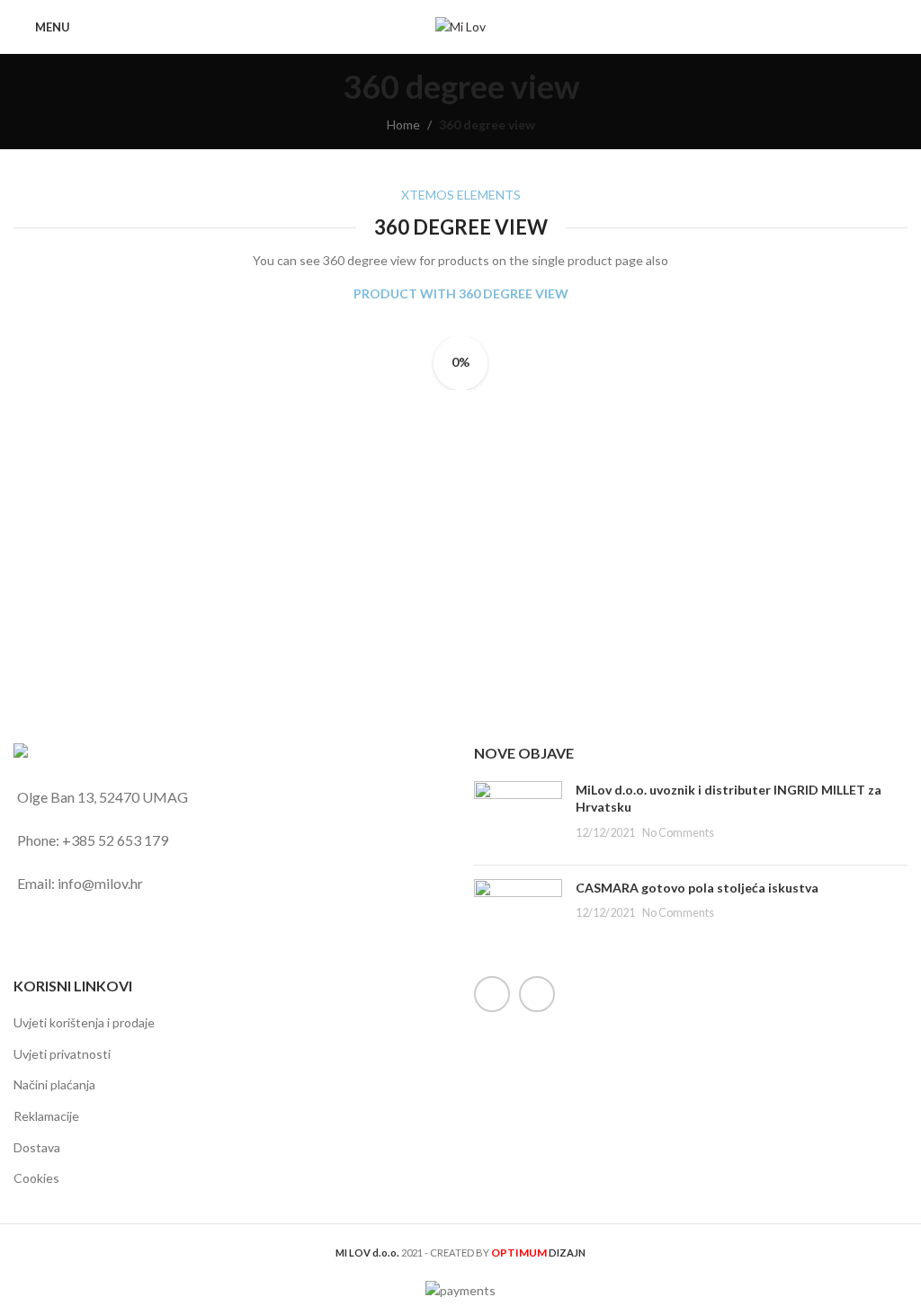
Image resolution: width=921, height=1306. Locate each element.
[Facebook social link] (492, 994)
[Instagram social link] (537, 994)
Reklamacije (46, 1116)
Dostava (36, 1147)
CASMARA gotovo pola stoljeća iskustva (697, 887)
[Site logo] (460, 25)
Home (403, 124)
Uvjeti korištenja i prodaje (84, 1022)
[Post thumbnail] (518, 816)
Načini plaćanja (54, 1084)
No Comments (678, 833)
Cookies (36, 1178)
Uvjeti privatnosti (62, 1054)
